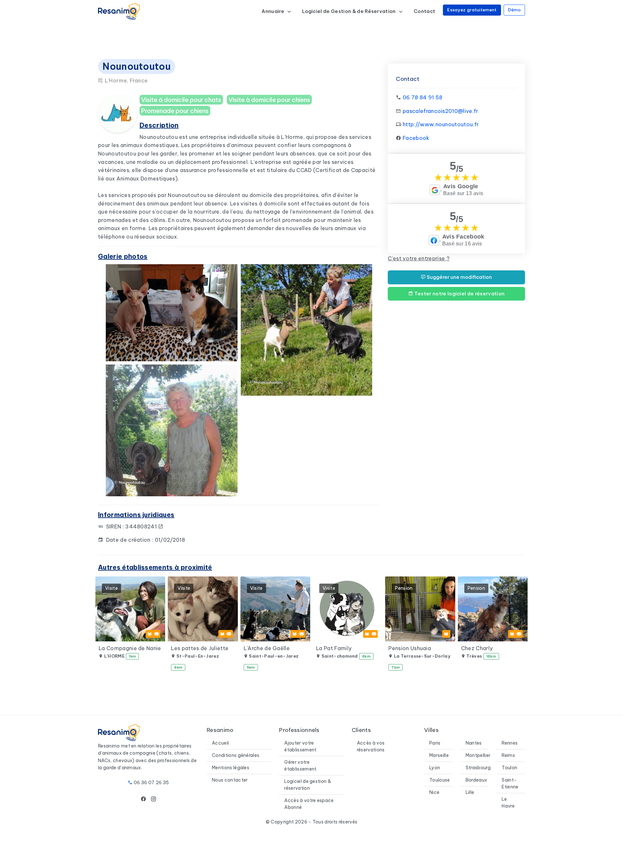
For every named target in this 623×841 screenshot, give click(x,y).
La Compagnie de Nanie (130, 648)
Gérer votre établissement (300, 765)
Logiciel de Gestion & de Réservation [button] (349, 11)
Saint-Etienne (510, 783)
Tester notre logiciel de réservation (459, 294)
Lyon (434, 768)
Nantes (474, 743)
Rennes (510, 743)
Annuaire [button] (273, 11)
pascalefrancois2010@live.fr (440, 111)
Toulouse (439, 780)
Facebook (416, 138)
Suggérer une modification (459, 277)
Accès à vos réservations (371, 746)
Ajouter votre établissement (300, 746)
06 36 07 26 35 (151, 782)
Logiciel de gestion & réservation (307, 784)
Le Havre (508, 802)
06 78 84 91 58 (422, 97)
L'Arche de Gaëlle (267, 648)
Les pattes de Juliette (199, 648)
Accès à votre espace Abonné (309, 804)
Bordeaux (476, 780)
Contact (424, 11)
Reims (508, 755)
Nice (434, 792)
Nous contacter (230, 780)
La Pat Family (333, 648)
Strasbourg (478, 768)
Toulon (509, 768)
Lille (470, 792)
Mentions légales (230, 768)
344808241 (141, 526)
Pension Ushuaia (409, 648)
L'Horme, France (125, 80)
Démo (514, 9)
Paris (435, 743)
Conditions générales (235, 755)
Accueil (220, 743)
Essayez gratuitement (471, 9)
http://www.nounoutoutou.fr (441, 124)
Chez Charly (477, 648)
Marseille (439, 755)
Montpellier (478, 755)
